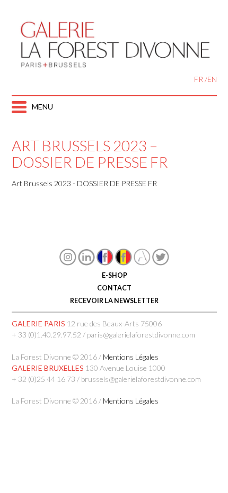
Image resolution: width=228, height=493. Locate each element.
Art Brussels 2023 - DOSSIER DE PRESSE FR (84, 183)
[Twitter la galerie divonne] (160, 262)
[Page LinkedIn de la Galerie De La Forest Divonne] (86, 262)
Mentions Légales (131, 356)
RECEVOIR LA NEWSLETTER (114, 301)
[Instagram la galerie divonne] (67, 262)
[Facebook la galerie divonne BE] (123, 262)
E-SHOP (114, 275)
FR (198, 79)
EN (212, 79)
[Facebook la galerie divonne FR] (105, 262)
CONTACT (114, 288)
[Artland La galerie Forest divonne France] (142, 262)
